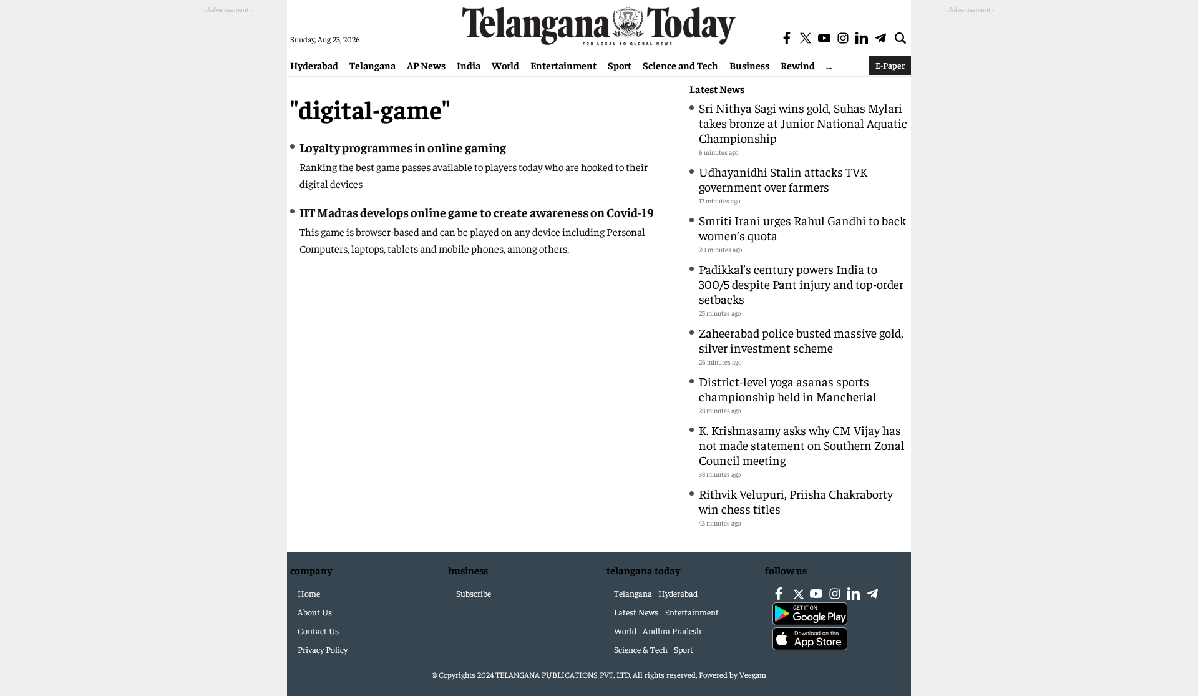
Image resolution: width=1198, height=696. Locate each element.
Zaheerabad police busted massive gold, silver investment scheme (801, 340)
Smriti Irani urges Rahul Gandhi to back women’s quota (802, 227)
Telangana (372, 65)
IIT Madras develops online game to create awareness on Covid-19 (477, 212)
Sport (619, 65)
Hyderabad (314, 65)
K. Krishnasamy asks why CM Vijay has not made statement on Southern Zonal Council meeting (802, 445)
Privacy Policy (323, 649)
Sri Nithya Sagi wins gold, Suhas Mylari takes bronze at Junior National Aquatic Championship (803, 122)
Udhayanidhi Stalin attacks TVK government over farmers (783, 179)
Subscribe (473, 593)
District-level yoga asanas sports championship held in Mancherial (788, 388)
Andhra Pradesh (672, 630)
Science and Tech (680, 65)
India (468, 65)
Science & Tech (641, 649)
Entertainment (563, 65)
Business (749, 65)
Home (309, 593)
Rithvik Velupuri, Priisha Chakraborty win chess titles (796, 501)
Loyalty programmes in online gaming (403, 147)
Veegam (752, 674)
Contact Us (318, 630)
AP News (426, 65)
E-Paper (890, 65)
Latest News (716, 89)
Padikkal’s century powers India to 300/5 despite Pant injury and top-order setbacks (801, 283)
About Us (315, 611)
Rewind (798, 65)
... (829, 65)
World (505, 65)
